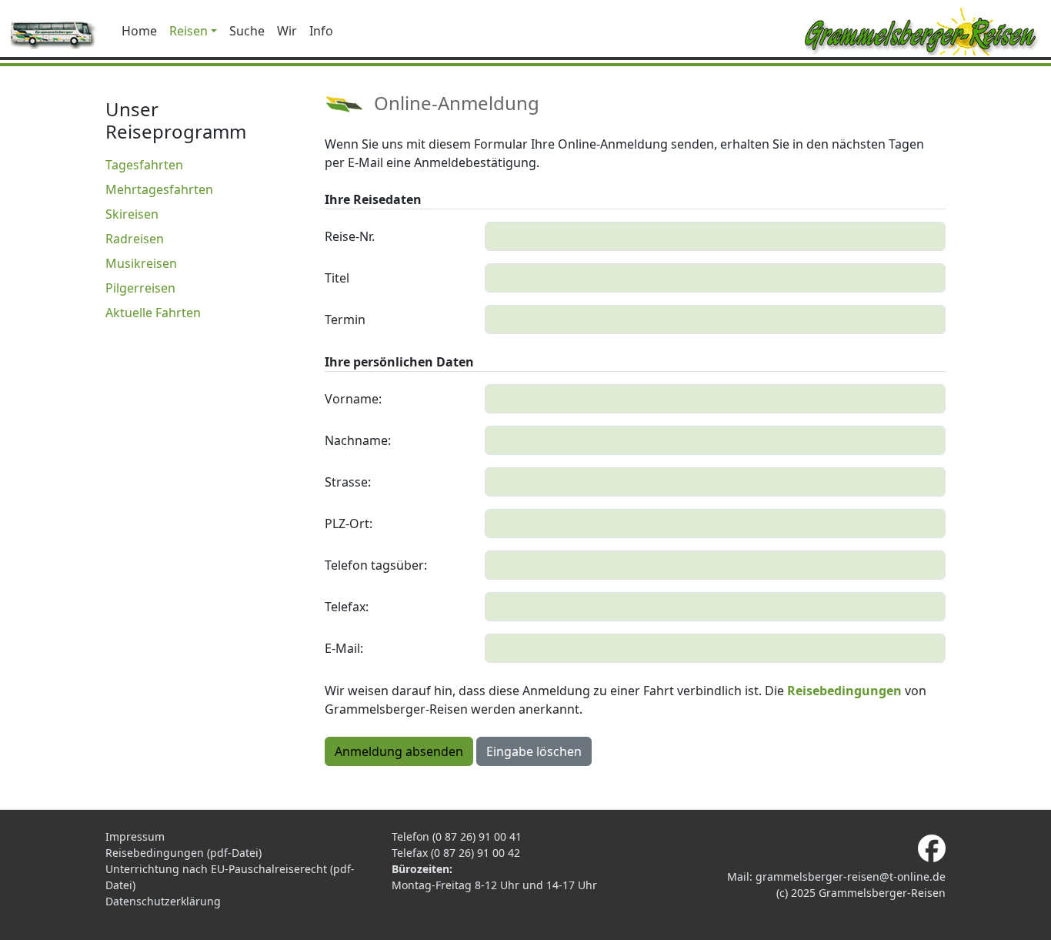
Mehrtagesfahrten (159, 189)
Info (321, 30)
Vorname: (353, 398)
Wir (287, 30)
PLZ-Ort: (348, 523)
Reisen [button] (188, 30)
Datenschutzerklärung (163, 901)
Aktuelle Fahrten (153, 312)
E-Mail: (344, 648)
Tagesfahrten (144, 164)
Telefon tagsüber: (376, 565)
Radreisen (134, 238)
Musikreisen (141, 263)
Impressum (135, 836)
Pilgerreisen (140, 287)
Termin (345, 319)
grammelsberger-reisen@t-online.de (851, 876)
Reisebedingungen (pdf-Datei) (183, 852)
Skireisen (131, 214)
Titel (337, 277)
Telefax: (347, 606)
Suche (247, 30)
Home (139, 30)
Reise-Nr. (350, 236)
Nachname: (358, 440)
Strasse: (348, 481)
